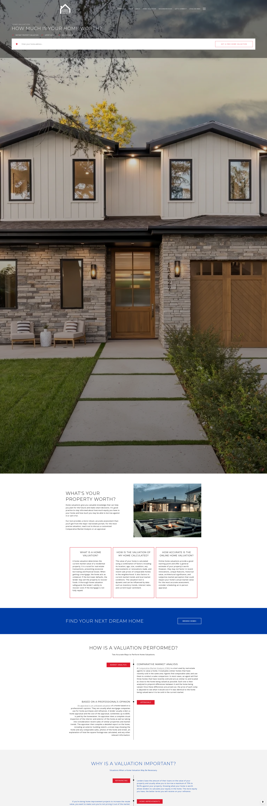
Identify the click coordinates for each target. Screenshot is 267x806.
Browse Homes (189, 621)
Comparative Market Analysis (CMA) (154, 668)
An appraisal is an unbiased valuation (94, 705)
